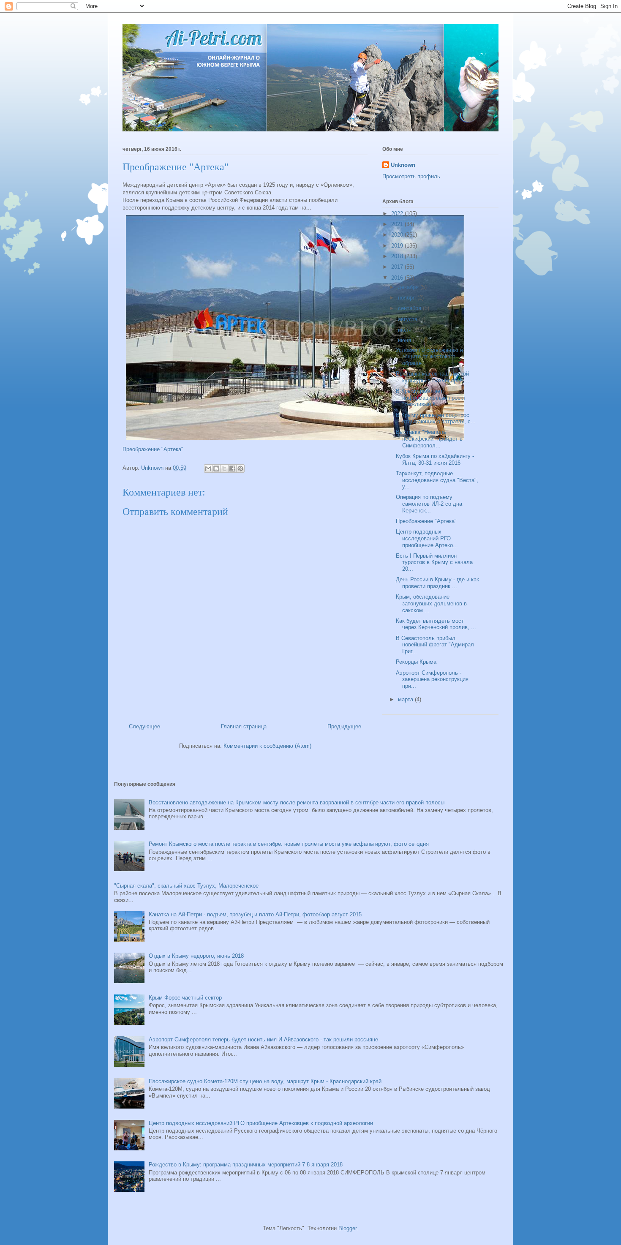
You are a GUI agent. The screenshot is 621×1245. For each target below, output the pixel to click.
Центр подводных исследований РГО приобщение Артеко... (427, 538)
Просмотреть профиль (411, 176)
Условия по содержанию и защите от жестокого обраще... (429, 356)
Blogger (347, 1228)
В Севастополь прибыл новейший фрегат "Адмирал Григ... (435, 644)
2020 (398, 235)
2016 (398, 278)
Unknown (403, 165)
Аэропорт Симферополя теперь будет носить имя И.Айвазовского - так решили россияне (263, 1039)
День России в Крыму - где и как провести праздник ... (437, 582)
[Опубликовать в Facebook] (232, 468)
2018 (398, 256)
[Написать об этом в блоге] (216, 468)
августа (408, 319)
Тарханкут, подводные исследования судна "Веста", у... (437, 480)
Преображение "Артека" (153, 449)
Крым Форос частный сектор (185, 997)
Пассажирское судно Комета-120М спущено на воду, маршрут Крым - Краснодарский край (265, 1081)
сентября (410, 308)
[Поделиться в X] (224, 468)
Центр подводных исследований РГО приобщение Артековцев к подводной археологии (261, 1123)
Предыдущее (344, 726)
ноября (407, 297)
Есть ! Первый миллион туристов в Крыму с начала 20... (434, 562)
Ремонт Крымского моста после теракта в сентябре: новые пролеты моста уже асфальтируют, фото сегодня (289, 844)
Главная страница (244, 726)
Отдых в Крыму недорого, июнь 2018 (196, 956)
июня (405, 340)
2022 (398, 213)
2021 (398, 224)
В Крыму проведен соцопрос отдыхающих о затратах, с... (436, 418)
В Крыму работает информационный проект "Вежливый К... (431, 397)
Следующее (144, 726)
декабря (409, 287)
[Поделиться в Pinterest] (240, 468)
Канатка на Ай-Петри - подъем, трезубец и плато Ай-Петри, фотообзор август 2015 (255, 914)
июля (405, 330)
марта (406, 699)
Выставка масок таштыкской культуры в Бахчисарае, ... (433, 377)
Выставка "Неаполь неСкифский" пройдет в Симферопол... (429, 438)
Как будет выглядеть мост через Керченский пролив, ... (436, 624)
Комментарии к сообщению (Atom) (267, 746)
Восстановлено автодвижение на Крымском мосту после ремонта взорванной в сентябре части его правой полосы (296, 802)
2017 (398, 267)
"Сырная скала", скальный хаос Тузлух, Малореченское (186, 886)
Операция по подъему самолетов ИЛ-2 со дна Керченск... (429, 503)
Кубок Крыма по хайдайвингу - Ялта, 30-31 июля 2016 (435, 459)
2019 (398, 245)
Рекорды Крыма (416, 662)
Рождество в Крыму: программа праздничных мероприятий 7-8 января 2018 (246, 1164)
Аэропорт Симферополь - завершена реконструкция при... (432, 679)
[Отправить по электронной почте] (208, 468)
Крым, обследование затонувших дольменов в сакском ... (431, 603)
